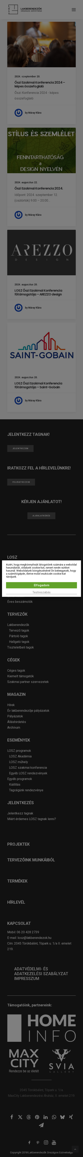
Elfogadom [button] (41, 585)
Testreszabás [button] (41, 592)
